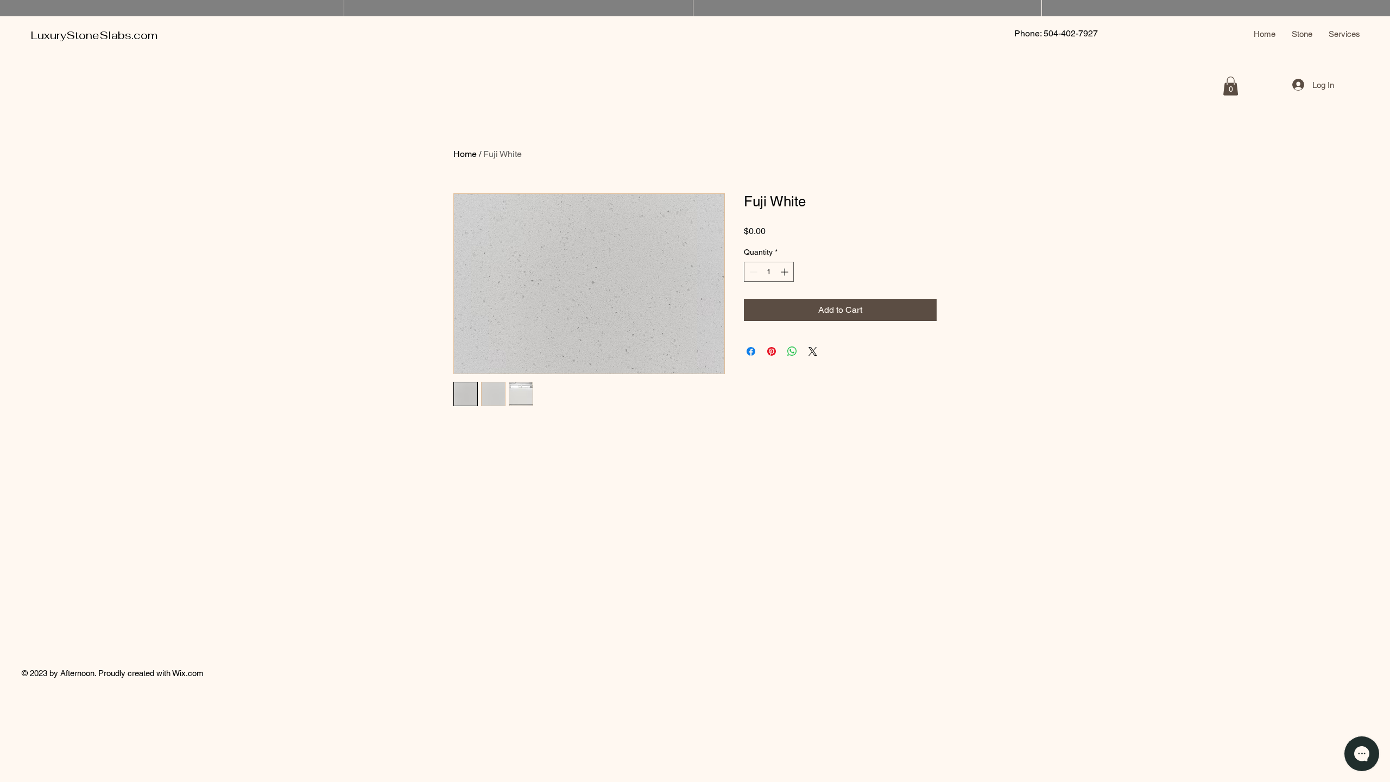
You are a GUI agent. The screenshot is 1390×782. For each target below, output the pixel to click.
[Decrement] (752, 271)
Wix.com (188, 673)
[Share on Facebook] (750, 351)
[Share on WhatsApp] (792, 351)
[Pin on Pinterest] (771, 351)
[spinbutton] (769, 271)
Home (465, 154)
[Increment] (785, 271)
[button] (1231, 86)
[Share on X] (812, 351)
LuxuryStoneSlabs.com (94, 35)
